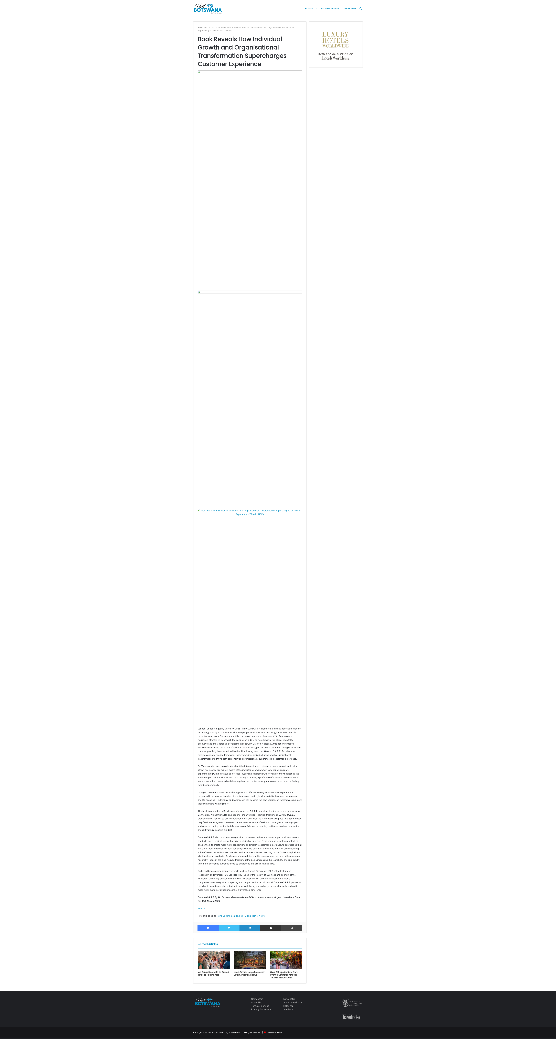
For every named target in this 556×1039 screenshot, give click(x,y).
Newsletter (289, 999)
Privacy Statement (261, 1009)
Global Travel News (217, 27)
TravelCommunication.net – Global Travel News (240, 915)
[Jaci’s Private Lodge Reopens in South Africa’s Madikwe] (250, 960)
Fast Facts (311, 8)
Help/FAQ (288, 1006)
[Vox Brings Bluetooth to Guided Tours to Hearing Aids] (214, 960)
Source (201, 908)
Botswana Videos (330, 8)
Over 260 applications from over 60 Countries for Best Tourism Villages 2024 (284, 975)
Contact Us (257, 999)
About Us (256, 1002)
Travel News (349, 8)
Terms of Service (260, 1006)
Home (203, 27)
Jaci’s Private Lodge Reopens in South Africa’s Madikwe (249, 973)
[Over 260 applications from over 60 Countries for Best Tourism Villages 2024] (286, 960)
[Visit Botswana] (207, 8)
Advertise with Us (292, 1002)
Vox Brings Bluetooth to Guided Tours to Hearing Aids (213, 973)
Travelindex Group (274, 1032)
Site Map (288, 1009)
